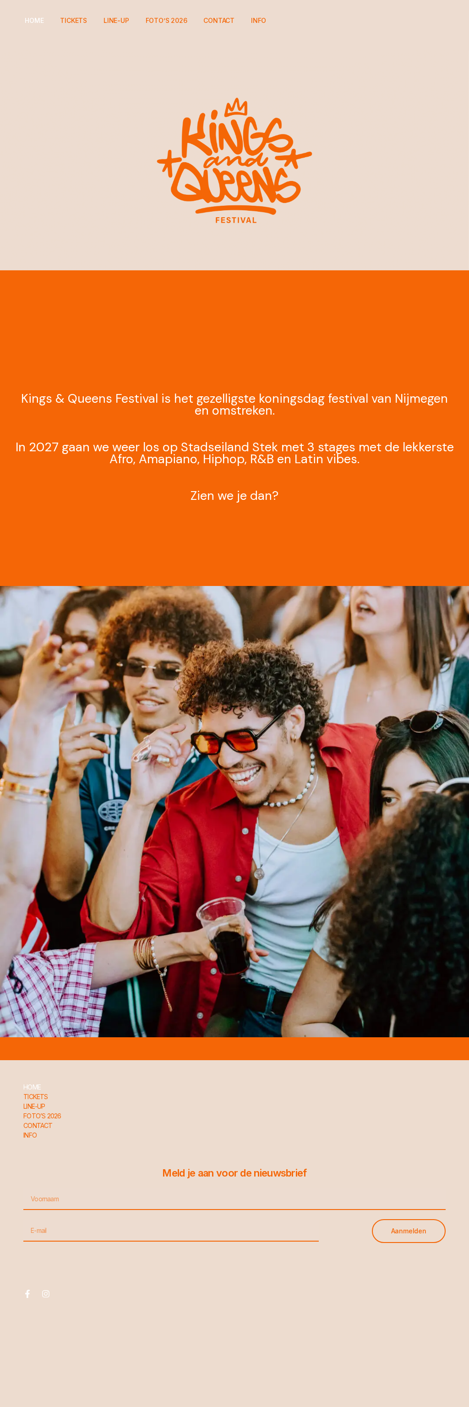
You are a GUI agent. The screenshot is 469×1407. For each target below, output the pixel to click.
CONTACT (218, 20)
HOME (34, 20)
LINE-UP (116, 20)
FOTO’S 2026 (166, 20)
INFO (258, 20)
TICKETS (73, 20)
